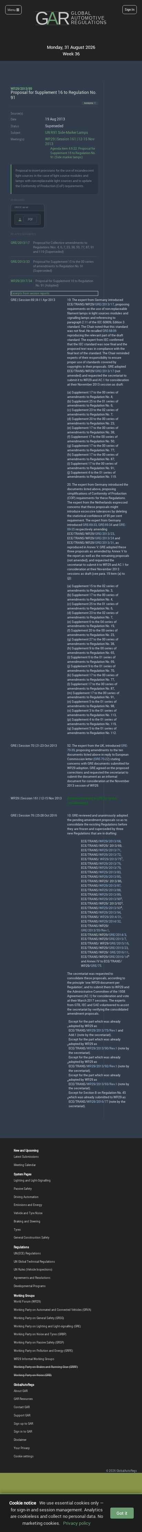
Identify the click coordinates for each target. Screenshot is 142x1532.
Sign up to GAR (23, 1423)
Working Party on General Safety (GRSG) (39, 1318)
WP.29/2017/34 (21, 281)
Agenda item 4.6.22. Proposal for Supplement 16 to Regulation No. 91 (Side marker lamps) (72, 153)
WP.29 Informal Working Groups (34, 1359)
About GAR (21, 1391)
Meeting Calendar (25, 1165)
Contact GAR (22, 1407)
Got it (122, 1513)
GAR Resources (23, 1399)
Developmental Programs (29, 1286)
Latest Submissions (26, 1156)
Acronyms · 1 (89, 103)
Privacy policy (77, 1523)
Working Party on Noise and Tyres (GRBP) (40, 1334)
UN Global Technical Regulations (34, 1261)
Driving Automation (26, 1197)
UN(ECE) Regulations (27, 1253)
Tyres (17, 1229)
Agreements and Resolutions (32, 1278)
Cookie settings (23, 1456)
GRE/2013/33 (20, 261)
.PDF (30, 219)
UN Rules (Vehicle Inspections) (33, 1269)
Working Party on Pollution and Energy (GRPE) (43, 1350)
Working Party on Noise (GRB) (33, 1375)
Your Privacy (22, 1448)
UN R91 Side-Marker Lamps (66, 132)
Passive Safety (23, 1188)
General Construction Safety (31, 1237)
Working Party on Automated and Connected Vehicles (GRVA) (52, 1310)
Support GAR (22, 1415)
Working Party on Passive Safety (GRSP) (39, 1342)
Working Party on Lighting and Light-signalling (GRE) (47, 1326)
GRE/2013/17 (20, 242)
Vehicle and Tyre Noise (28, 1213)
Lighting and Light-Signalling (32, 1180)
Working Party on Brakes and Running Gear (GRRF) (46, 1367)
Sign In (129, 9)
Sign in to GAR (23, 1431)
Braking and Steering (27, 1221)
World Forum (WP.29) (27, 1301)
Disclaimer (20, 1440)
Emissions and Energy (28, 1205)
